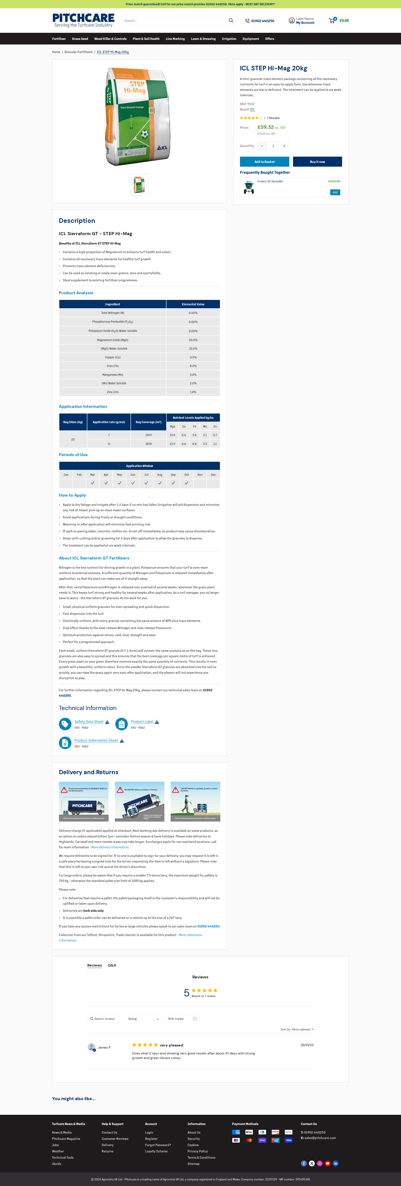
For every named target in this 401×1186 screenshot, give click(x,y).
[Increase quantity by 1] (284, 146)
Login (149, 1132)
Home (56, 52)
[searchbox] (105, 1018)
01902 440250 (262, 21)
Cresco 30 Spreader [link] (270, 181)
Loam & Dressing (203, 38)
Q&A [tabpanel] (112, 965)
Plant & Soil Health (146, 38)
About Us (194, 1132)
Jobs (55, 1145)
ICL (252, 109)
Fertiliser (59, 38)
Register (151, 1138)
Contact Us (109, 1132)
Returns (107, 1151)
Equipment (251, 38)
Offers (269, 38)
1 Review (273, 118)
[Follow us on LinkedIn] (336, 1163)
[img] (241, 117)
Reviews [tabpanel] (94, 965)
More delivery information (110, 847)
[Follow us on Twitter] (312, 1163)
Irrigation (229, 38)
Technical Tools (63, 1157)
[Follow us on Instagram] (320, 1163)
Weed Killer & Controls (110, 38)
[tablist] (200, 965)
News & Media (62, 1132)
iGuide (56, 1164)
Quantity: (247, 145)
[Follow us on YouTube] (328, 1163)
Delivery (108, 1145)
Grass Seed (80, 38)
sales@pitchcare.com (320, 1138)
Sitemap (194, 1164)
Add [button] (335, 192)
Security (194, 1138)
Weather (58, 1151)
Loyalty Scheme (156, 1151)
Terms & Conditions (202, 1157)
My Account (305, 22)
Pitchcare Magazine (66, 1138)
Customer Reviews (115, 1138)
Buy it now (317, 161)
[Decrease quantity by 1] (262, 146)
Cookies (193, 1145)
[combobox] (173, 20)
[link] (249, 187)
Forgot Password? (158, 1145)
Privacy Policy (198, 1151)
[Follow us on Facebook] (304, 1163)
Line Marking (175, 38)
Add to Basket (265, 161)
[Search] (231, 20)
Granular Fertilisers (79, 52)
